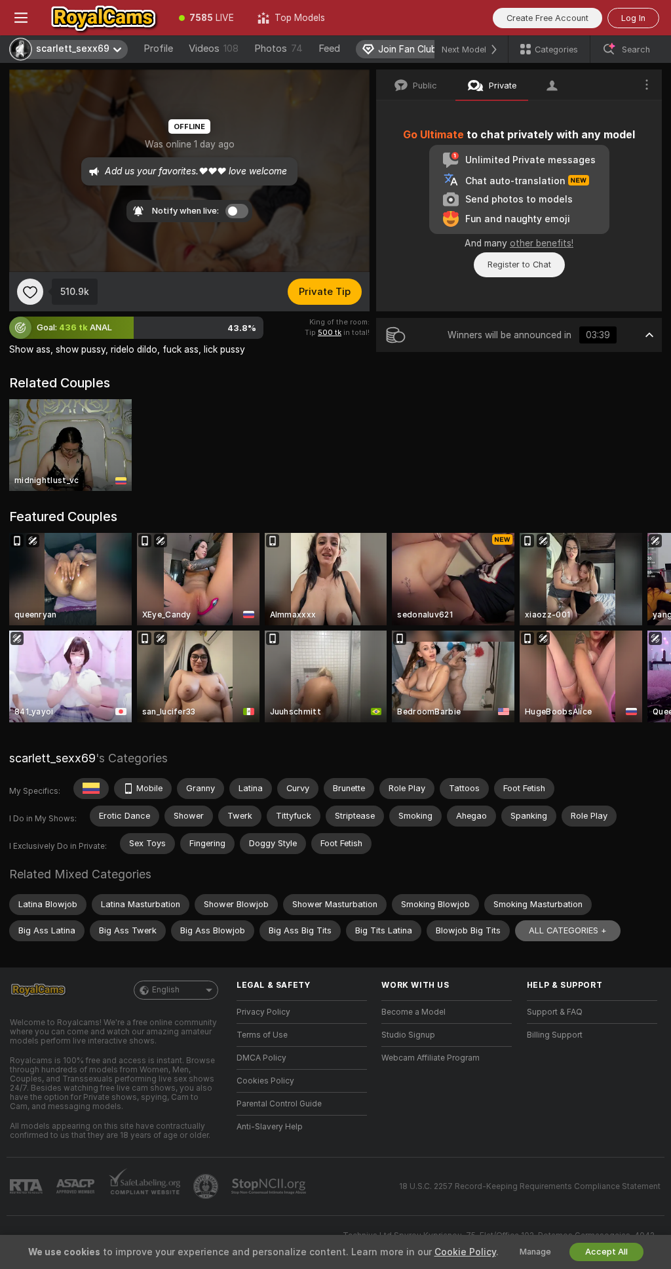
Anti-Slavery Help (270, 1126)
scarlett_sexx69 (52, 758)
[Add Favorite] (30, 292)
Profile (158, 48)
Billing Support (555, 1035)
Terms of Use (262, 1035)
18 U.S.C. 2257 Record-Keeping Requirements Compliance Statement (530, 1186)
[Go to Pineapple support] (207, 1186)
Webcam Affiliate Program (430, 1058)
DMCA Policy (261, 1058)
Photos (278, 48)
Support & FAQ (555, 1012)
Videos (214, 48)
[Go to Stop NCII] (270, 1186)
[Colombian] (91, 788)
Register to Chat (519, 264)
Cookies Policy (265, 1080)
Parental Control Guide (279, 1103)
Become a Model (413, 1012)
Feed (329, 48)
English (166, 989)
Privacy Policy (263, 1012)
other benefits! (541, 243)
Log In (633, 18)
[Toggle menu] (21, 17)
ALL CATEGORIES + (568, 930)
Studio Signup (408, 1035)
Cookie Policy (465, 1252)
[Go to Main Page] (104, 17)
